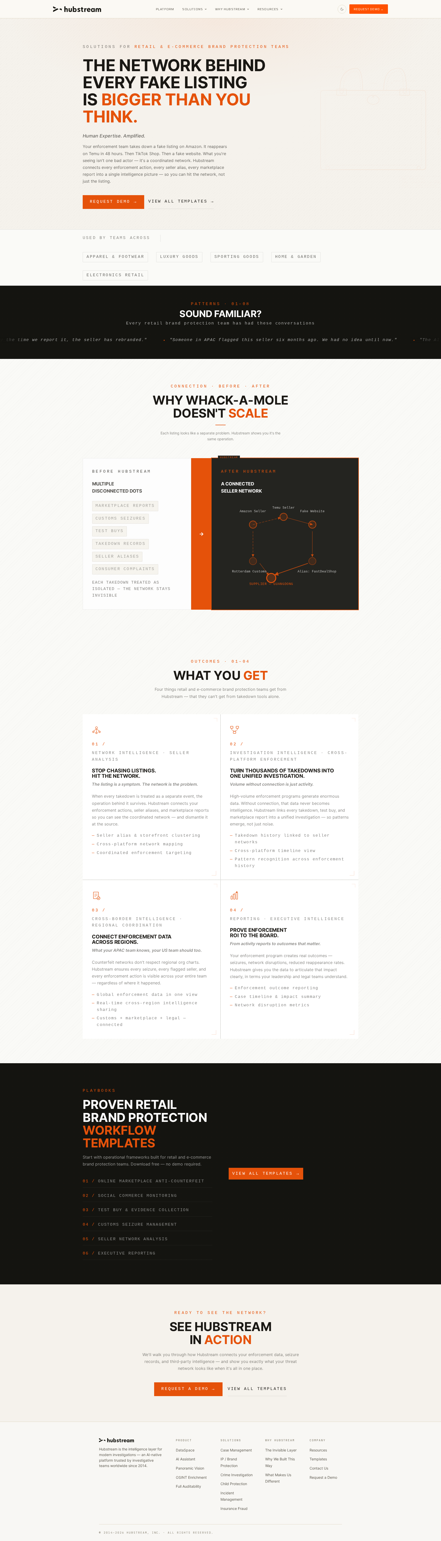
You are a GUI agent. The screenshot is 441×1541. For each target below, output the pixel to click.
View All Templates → (181, 201)
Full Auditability (188, 1486)
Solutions (192, 9)
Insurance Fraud (234, 1508)
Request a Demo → (188, 1389)
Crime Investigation (236, 1475)
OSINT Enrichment (191, 1477)
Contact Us (319, 1468)
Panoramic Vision (190, 1468)
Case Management (236, 1450)
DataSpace (185, 1450)
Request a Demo (323, 1477)
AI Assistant (185, 1459)
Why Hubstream (230, 9)
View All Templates (257, 1389)
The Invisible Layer (281, 1450)
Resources (268, 9)
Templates (318, 1459)
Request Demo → (369, 9)
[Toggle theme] (342, 9)
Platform (165, 9)
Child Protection (233, 1484)
